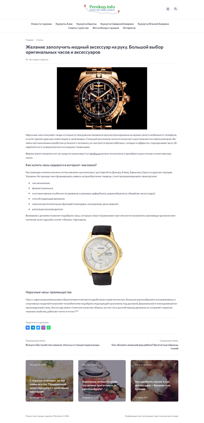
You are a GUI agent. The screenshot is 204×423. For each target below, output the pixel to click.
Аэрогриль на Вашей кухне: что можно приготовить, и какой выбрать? (100, 385)
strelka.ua (95, 153)
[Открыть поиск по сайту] (175, 9)
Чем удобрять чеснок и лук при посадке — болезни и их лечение (152, 385)
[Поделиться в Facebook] (28, 328)
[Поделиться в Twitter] (38, 328)
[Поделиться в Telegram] (33, 328)
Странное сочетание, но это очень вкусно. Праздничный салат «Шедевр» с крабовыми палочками (49, 386)
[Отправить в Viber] (43, 328)
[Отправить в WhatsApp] (49, 328)
